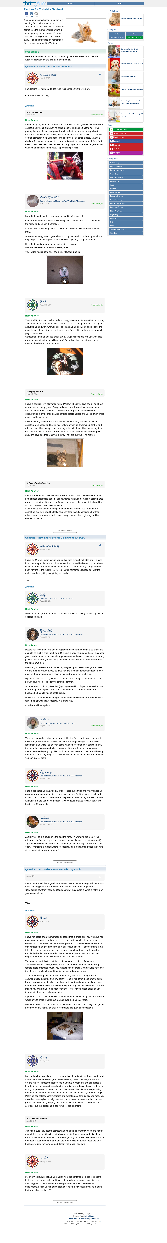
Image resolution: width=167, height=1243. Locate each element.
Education (113, 189)
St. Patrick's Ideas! (119, 129)
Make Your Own (116, 211)
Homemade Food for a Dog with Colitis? (132, 115)
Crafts (112, 185)
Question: (48, 66)
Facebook (116, 141)
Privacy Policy (83, 1219)
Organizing (114, 215)
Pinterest (116, 145)
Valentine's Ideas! (118, 133)
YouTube (116, 149)
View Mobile (89, 1216)
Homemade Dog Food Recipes (131, 18)
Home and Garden (116, 207)
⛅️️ (100, 1221)
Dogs (134, 34)
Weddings (113, 233)
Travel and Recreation (118, 229)
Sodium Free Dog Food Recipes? (132, 89)
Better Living (114, 163)
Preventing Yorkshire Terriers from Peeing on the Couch (131, 102)
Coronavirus (114, 181)
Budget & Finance (116, 166)
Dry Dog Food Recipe (128, 76)
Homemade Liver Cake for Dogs (132, 63)
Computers (114, 174)
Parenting (113, 218)
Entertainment (115, 192)
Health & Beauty (116, 200)
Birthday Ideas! (117, 137)
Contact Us (94, 1219)
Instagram (116, 153)
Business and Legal (117, 170)
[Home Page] (34, 1)
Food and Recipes (116, 196)
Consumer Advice (116, 178)
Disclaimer (72, 1219)
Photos (112, 226)
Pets (117, 34)
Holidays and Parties (117, 203)
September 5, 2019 (134, 37)
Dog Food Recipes (117, 37)
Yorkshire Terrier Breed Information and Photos (129, 50)
